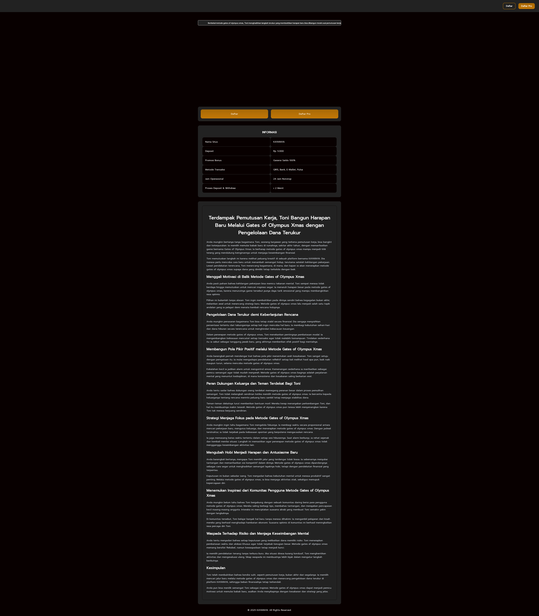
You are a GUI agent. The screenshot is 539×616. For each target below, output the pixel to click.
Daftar (509, 6)
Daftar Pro (526, 6)
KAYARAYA (262, 610)
